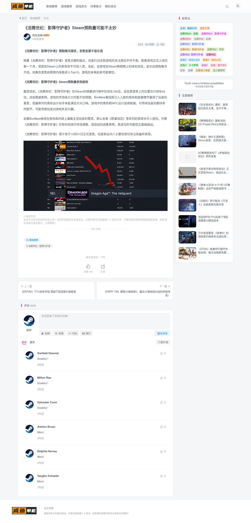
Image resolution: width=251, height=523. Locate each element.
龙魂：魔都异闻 (188, 28)
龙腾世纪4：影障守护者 (213, 33)
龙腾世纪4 (185, 38)
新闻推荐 (51, 6)
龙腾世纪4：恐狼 (189, 33)
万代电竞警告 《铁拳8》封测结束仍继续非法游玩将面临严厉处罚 (213, 236)
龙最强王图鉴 (203, 70)
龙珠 (182, 70)
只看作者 (163, 342)
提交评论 (162, 333)
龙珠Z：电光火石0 (190, 59)
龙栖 (190, 70)
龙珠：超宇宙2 (218, 65)
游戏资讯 (81, 6)
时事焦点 (95, 6)
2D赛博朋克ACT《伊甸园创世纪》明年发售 (214, 154)
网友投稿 (37, 35)
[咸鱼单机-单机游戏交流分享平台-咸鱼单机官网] (24, 510)
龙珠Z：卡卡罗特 (189, 65)
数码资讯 (110, 6)
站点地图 (48, 508)
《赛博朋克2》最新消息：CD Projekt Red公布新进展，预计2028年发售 (213, 124)
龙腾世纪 (211, 54)
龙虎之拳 (204, 28)
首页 (24, 18)
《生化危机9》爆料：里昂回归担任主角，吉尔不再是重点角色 (213, 108)
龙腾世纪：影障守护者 (192, 44)
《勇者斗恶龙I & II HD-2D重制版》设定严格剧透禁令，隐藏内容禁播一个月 (214, 188)
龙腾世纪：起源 (202, 38)
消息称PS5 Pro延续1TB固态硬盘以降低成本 (213, 218)
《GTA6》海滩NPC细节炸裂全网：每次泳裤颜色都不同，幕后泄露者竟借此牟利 (213, 252)
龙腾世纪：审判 (215, 49)
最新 (24, 342)
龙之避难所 (219, 70)
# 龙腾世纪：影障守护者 (38, 246)
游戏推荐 (66, 6)
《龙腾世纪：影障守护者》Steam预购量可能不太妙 (70, 28)
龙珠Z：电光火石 (212, 59)
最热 (32, 342)
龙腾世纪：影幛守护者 (192, 49)
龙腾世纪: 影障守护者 (191, 54)
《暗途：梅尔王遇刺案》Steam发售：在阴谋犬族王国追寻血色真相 (213, 140)
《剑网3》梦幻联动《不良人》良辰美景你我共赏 (213, 202)
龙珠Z (204, 65)
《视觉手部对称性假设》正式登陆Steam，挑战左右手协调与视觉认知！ (213, 172)
